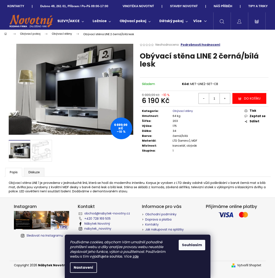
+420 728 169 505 (97, 218)
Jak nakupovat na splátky (164, 229)
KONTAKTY (15, 6)
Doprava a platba (158, 219)
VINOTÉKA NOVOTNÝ (138, 6)
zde (136, 256)
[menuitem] (70, 21)
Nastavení (83, 267)
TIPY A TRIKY (258, 6)
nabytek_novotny (97, 228)
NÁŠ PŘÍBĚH (223, 6)
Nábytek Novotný (97, 223)
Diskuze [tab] (34, 172)
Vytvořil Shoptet (249, 265)
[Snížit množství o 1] (204, 98)
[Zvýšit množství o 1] (225, 98)
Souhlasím (192, 244)
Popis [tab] (14, 172)
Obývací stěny (183, 111)
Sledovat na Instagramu (45, 235)
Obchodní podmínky (161, 214)
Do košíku (252, 98)
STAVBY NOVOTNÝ (184, 6)
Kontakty (152, 224)
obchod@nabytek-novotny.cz (107, 213)
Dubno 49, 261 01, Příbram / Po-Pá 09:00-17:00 (74, 6)
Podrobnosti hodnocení (200, 45)
